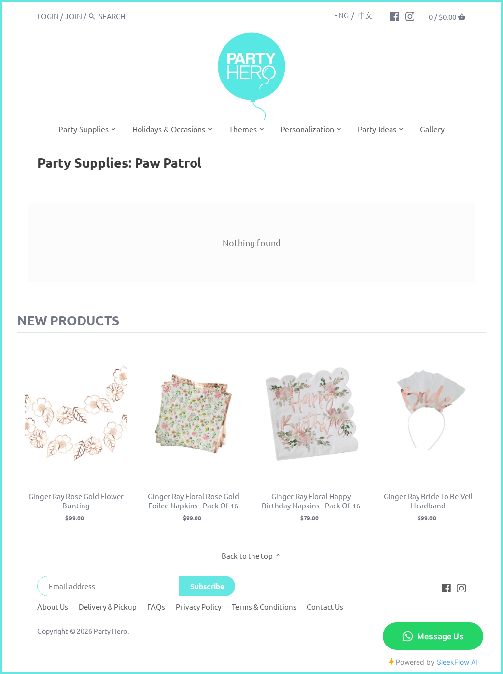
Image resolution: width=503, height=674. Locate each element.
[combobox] (140, 16)
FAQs (156, 606)
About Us (52, 606)
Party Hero (110, 630)
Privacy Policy (198, 606)
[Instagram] (410, 15)
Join (73, 16)
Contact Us (325, 606)
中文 (365, 15)
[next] (476, 436)
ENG (341, 15)
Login (48, 16)
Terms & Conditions (264, 606)
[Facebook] (394, 15)
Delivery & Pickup (108, 606)
